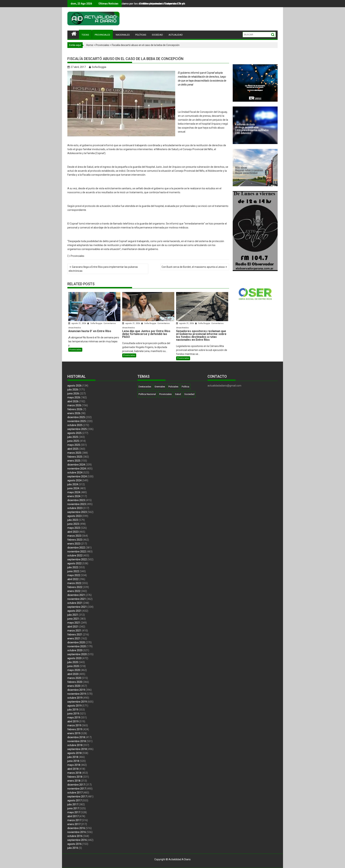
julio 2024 (72, 484)
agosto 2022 (74, 563)
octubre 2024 (74, 472)
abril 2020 (73, 674)
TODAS (85, 34)
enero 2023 (73, 543)
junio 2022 (73, 571)
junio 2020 (73, 666)
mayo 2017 (73, 812)
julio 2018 (72, 757)
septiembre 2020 (77, 654)
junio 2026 (73, 393)
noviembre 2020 (76, 646)
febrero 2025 (74, 456)
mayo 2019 (73, 717)
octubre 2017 (74, 792)
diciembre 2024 (76, 464)
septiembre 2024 (77, 476)
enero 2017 (73, 824)
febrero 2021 (74, 634)
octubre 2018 (74, 745)
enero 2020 (73, 685)
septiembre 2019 (77, 701)
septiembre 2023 (77, 512)
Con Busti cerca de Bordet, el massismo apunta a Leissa (193, 266)
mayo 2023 (73, 527)
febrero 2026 (74, 409)
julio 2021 (72, 614)
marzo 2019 (74, 725)
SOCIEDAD (157, 34)
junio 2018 (73, 761)
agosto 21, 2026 (79, 323)
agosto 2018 (74, 753)
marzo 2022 (74, 583)
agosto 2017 (74, 800)
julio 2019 (72, 709)
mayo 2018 (73, 764)
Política (185, 386)
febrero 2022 (74, 587)
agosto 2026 (74, 385)
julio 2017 (72, 804)
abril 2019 (73, 721)
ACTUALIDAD (176, 34)
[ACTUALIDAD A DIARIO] (74, 33)
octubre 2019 (74, 697)
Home (89, 45)
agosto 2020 (74, 658)
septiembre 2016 (77, 840)
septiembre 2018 (77, 749)
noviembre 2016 (76, 832)
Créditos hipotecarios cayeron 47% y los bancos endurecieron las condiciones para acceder (140, 3)
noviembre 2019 (76, 693)
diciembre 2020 (76, 642)
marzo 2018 (74, 772)
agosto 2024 (74, 480)
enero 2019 (73, 733)
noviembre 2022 (76, 551)
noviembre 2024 (76, 468)
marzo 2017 (74, 820)
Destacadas (145, 386)
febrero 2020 (74, 681)
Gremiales (160, 386)
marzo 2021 (74, 630)
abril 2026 (73, 401)
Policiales (173, 386)
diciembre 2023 (76, 500)
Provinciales (102, 45)
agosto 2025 (74, 433)
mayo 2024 (73, 492)
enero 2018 (73, 780)
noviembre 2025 (76, 421)
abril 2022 (73, 579)
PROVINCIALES (102, 34)
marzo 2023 (74, 535)
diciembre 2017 (76, 784)
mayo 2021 (73, 622)
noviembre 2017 (76, 788)
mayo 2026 (73, 397)
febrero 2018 (74, 776)
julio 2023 (72, 520)
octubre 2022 (74, 555)
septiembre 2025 (77, 429)
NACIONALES (123, 34)
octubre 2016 (74, 836)
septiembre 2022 (77, 559)
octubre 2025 (74, 425)
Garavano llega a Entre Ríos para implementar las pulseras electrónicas (103, 268)
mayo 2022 (73, 575)
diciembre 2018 (76, 737)
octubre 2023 (74, 508)
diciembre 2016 (76, 828)
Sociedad (189, 394)
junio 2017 (73, 808)
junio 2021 (73, 618)
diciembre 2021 (76, 595)
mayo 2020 (73, 670)
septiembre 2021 (77, 606)
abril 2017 (73, 816)
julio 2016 (72, 847)
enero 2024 (73, 496)
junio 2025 (73, 440)
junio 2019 (73, 713)
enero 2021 (73, 638)
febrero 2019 (74, 729)
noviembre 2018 (76, 741)
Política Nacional (147, 394)
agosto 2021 (74, 610)
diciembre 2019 (76, 689)
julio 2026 (72, 389)
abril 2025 (73, 448)
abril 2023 (73, 531)
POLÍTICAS (140, 34)
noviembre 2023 (76, 504)
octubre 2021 (74, 602)
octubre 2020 (74, 650)
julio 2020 (72, 662)
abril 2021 (73, 626)
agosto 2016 (74, 843)
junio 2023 (73, 523)
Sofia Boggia (99, 67)
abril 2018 (73, 768)
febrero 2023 (74, 539)
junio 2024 (73, 488)
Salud (178, 394)
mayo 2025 (73, 444)
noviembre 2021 (76, 599)
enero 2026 (73, 413)
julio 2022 (72, 567)
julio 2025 (72, 437)
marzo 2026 (74, 405)
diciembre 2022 (76, 547)
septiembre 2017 (77, 796)
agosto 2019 (74, 705)
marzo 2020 (74, 678)
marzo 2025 (74, 452)
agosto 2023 (74, 516)
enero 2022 (73, 591)
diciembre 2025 (76, 417)
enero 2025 (73, 460)
